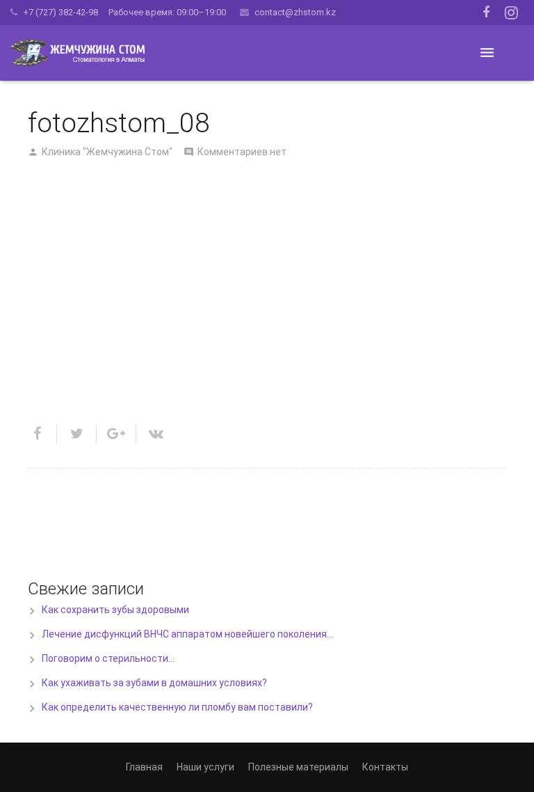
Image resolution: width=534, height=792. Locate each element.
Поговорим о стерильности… (108, 658)
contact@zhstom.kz (295, 12)
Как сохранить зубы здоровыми (115, 609)
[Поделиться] (42, 433)
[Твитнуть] (77, 433)
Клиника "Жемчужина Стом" (107, 151)
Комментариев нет (241, 151)
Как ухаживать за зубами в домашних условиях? (154, 682)
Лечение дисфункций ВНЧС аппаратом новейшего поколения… (187, 634)
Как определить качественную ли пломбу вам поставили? (177, 707)
